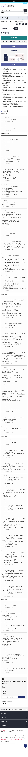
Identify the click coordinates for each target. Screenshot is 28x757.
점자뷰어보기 (17, 23)
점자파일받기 (20, 23)
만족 (4, 688)
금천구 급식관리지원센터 (16, 709)
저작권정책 (12, 730)
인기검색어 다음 (26, 13)
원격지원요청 (9, 731)
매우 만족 (5, 686)
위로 (25, 746)
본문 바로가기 (14, 1)
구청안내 (10, 21)
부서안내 (15, 21)
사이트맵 (3, 731)
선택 (16, 28)
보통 (4, 690)
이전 (6, 709)
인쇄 (23, 23)
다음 (9, 709)
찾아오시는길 (20, 730)
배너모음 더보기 (26, 709)
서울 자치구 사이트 (5, 726)
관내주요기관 (4, 721)
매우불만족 (5, 693)
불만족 (4, 691)
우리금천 (5, 21)
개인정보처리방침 (4, 730)
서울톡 (23, 737)
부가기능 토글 (26, 23)
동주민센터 (3, 713)
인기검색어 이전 (25, 13)
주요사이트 (3, 717)
